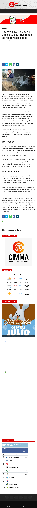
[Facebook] (7, 497)
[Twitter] (21, 497)
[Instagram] (11, 497)
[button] (3, 11)
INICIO (9, 503)
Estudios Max (28, 506)
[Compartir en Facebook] (3, 64)
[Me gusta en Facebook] (14, 64)
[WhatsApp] (25, 497)
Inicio (3, 26)
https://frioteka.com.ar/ (9, 336)
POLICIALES (9, 26)
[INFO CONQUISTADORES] (18, 4)
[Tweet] (6, 64)
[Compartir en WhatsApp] (10, 64)
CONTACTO (26, 503)
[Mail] (16, 497)
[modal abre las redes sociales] (17, 64)
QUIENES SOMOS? (17, 503)
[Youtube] (30, 497)
